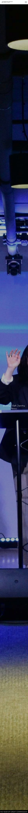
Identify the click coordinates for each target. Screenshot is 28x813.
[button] (25, 2)
